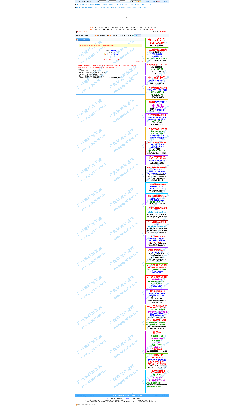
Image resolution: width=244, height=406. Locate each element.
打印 (123, 77)
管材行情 (130, 4)
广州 (95, 29)
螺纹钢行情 (91, 4)
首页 (82, 35)
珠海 (108, 29)
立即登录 (113, 50)
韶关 (120, 29)
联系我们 (139, 395)
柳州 (155, 27)
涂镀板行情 (118, 4)
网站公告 (149, 4)
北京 (95, 27)
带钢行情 (136, 4)
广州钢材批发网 (116, 400)
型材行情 (124, 4)
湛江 (128, 29)
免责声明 (126, 395)
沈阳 (141, 27)
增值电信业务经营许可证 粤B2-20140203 (148, 400)
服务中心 (153, 1)
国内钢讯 (103, 7)
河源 (139, 29)
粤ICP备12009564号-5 (131, 400)
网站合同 (120, 395)
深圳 (99, 29)
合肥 (120, 27)
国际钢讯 (109, 7)
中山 (112, 29)
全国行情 (84, 4)
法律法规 (133, 7)
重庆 (106, 27)
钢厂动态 (78, 7)
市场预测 (90, 7)
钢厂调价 (84, 7)
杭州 (116, 27)
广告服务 (133, 395)
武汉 (109, 27)
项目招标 (115, 7)
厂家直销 (143, 4)
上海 (99, 27)
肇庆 (104, 29)
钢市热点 (97, 7)
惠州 (131, 29)
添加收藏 (164, 1)
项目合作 (121, 7)
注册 (113, 52)
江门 (124, 29)
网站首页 (78, 4)
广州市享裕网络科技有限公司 (117, 398)
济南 (130, 27)
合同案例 (127, 7)
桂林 (134, 27)
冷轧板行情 (104, 4)
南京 (113, 27)
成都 (148, 27)
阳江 (135, 29)
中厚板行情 (111, 4)
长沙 (144, 27)
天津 (102, 27)
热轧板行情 (98, 4)
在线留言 (140, 7)
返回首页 (148, 1)
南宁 (152, 27)
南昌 (127, 27)
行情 (86, 35)
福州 (123, 27)
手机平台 (146, 7)
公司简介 (114, 395)
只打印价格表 (139, 62)
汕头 (116, 29)
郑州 (138, 27)
